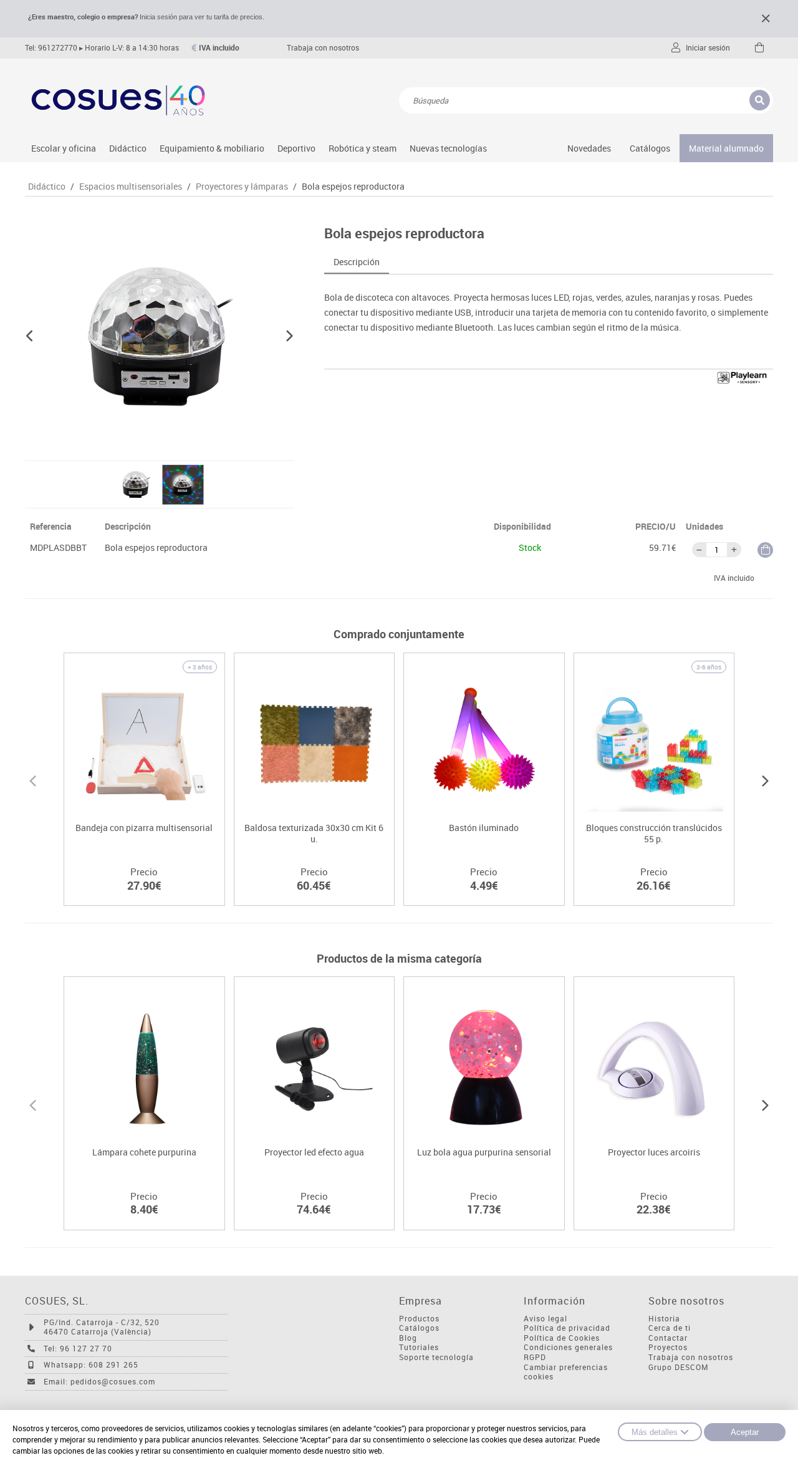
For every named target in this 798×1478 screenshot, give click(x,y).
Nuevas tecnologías (448, 148)
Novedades (589, 148)
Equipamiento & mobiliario (212, 148)
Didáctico (128, 148)
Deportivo (296, 148)
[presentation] (33, 779)
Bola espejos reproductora (353, 186)
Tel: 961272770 (51, 47)
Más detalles (655, 1432)
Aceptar (745, 1432)
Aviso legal (545, 1318)
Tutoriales (419, 1347)
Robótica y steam (363, 148)
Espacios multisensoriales (130, 186)
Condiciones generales (568, 1347)
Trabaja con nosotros (323, 47)
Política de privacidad (567, 1328)
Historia (664, 1318)
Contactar (668, 1338)
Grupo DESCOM (678, 1367)
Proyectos (668, 1347)
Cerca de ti (669, 1328)
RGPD (535, 1357)
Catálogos (650, 148)
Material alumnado (726, 148)
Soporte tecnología (436, 1357)
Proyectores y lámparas (242, 186)
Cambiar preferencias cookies (566, 1372)
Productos (419, 1318)
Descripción (357, 262)
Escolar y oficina (63, 148)
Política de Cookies (562, 1338)
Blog (408, 1338)
